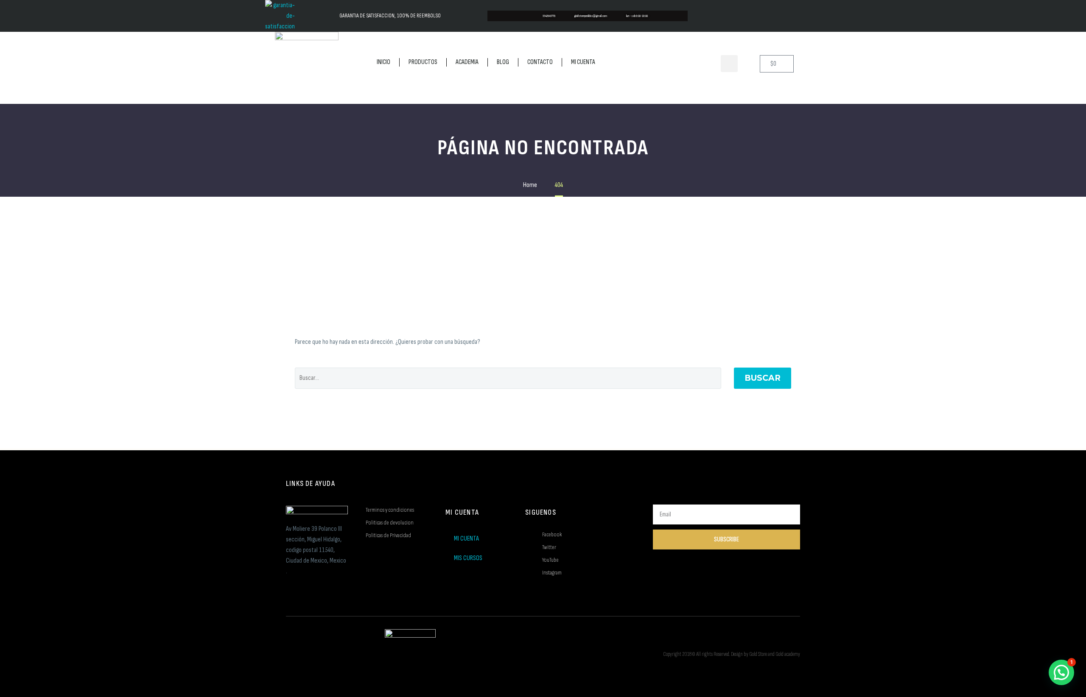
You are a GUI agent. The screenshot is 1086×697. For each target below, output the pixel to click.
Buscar (763, 378)
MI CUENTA (583, 62)
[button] (729, 63)
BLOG (503, 62)
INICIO (383, 62)
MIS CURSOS (468, 558)
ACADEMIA (467, 62)
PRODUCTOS (423, 62)
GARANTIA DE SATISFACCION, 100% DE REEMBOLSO (390, 15)
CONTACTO (540, 62)
